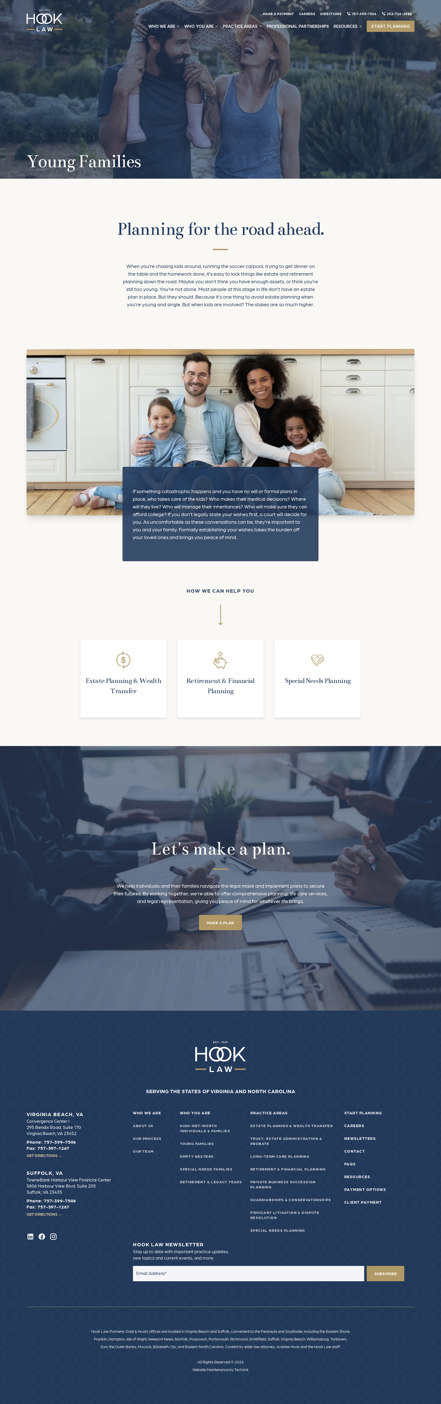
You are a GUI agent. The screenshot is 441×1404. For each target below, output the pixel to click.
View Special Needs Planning (317, 679)
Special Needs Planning (277, 1230)
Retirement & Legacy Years (211, 1182)
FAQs (350, 1164)
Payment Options (365, 1189)
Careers (307, 14)
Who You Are (195, 1112)
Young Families (197, 1143)
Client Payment (363, 1202)
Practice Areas (269, 1112)
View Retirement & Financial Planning (220, 679)
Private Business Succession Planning (283, 1184)
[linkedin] (30, 1236)
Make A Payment (278, 14)
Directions (331, 14)
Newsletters (360, 1138)
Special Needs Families (206, 1169)
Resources (357, 1176)
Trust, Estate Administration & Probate (286, 1140)
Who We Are (147, 1112)
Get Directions (44, 1155)
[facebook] (42, 1236)
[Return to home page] (221, 1056)
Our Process (147, 1138)
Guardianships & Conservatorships (290, 1200)
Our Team (143, 1151)
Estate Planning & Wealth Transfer (291, 1126)
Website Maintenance (210, 1369)
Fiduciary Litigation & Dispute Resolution (284, 1214)
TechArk (241, 1369)
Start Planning (363, 1112)
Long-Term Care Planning (279, 1156)
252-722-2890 (399, 14)
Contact (354, 1151)
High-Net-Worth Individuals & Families (205, 1128)
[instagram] (53, 1236)
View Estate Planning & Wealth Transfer (123, 679)
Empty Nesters (197, 1156)
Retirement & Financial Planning (288, 1169)
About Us (143, 1126)
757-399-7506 (364, 14)
